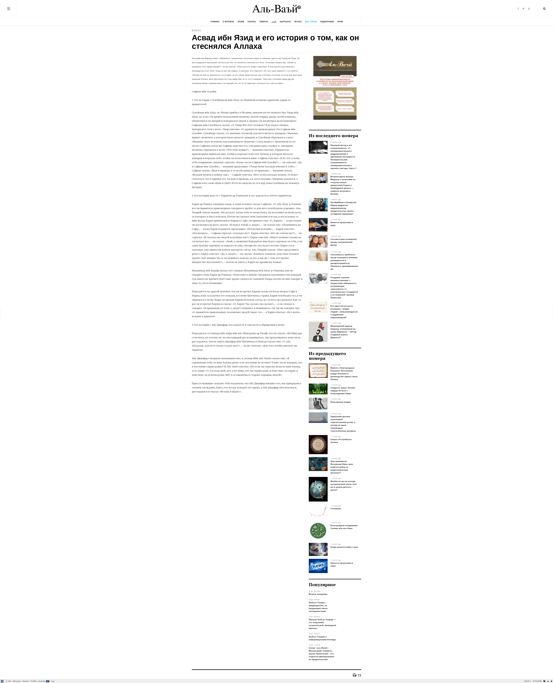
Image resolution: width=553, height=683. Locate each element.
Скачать (251, 21)
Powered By (357, 675)
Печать (298, 21)
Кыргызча (285, 21)
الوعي (273, 21)
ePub (340, 21)
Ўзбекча (263, 21)
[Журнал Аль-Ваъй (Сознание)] (276, 9)
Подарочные (327, 21)
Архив (240, 21)
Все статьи (311, 21)
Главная (214, 21)
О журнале (228, 21)
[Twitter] (523, 8)
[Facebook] (518, 8)
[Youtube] (529, 8)
